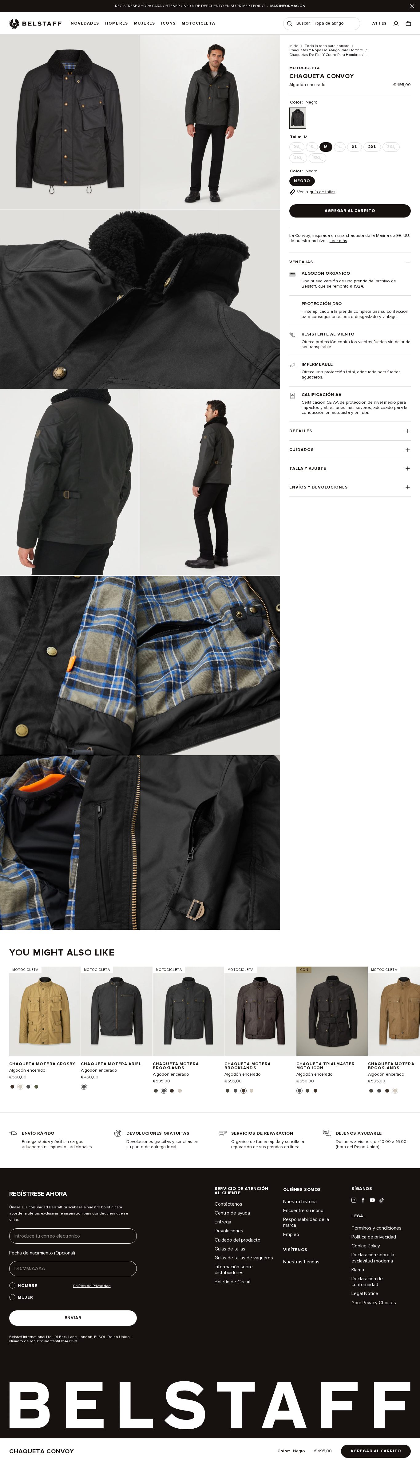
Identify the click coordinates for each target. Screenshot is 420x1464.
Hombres (116, 23)
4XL (300, 159)
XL (354, 146)
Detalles (300, 431)
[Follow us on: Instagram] (354, 1200)
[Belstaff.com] (35, 24)
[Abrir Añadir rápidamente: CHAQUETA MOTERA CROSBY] (12, 1087)
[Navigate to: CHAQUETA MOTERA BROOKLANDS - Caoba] (260, 1011)
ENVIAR (73, 1317)
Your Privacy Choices (373, 1303)
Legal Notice (364, 1293)
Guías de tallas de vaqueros (244, 1258)
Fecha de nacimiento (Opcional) (42, 1253)
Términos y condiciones (376, 1228)
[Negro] (297, 118)
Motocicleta (198, 23)
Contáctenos (228, 1204)
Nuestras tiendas (301, 1262)
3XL (393, 148)
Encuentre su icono (303, 1210)
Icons (168, 23)
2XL (372, 146)
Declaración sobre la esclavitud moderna (372, 1258)
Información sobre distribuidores (234, 1270)
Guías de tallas (230, 1249)
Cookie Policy (365, 1246)
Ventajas (301, 262)
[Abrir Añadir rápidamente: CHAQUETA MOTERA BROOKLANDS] (156, 1091)
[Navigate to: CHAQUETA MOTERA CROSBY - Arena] (45, 1011)
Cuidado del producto (237, 1240)
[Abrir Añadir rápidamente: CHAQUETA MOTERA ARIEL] (84, 1087)
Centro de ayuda (232, 1213)
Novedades (85, 23)
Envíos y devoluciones (318, 487)
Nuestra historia (300, 1202)
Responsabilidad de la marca (306, 1222)
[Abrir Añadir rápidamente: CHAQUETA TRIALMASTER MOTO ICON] (299, 1091)
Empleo (291, 1234)
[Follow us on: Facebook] (363, 1200)
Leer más (338, 240)
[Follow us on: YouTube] (372, 1200)
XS (298, 148)
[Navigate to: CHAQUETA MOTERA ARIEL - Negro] (116, 1011)
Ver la (316, 191)
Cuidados (301, 449)
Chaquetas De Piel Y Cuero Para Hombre (324, 55)
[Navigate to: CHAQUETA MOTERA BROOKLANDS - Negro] (188, 1011)
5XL (319, 159)
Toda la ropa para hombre (327, 46)
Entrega (223, 1222)
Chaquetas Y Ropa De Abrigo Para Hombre (326, 50)
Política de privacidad (373, 1237)
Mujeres (144, 23)
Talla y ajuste (308, 468)
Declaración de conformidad (367, 1282)
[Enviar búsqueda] (289, 24)
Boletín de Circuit (233, 1282)
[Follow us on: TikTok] (381, 1200)
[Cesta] (408, 23)
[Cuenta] (396, 23)
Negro (302, 181)
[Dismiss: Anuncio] (412, 6)
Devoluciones (229, 1231)
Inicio (294, 46)
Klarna (357, 1270)
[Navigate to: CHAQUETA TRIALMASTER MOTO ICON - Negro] (332, 1011)
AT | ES (379, 23)
